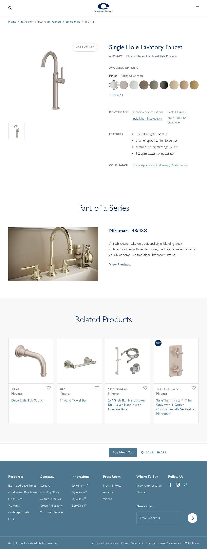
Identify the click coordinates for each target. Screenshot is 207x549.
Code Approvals (143, 165)
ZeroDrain (79, 505)
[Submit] (192, 518)
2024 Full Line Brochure (176, 120)
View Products (120, 264)
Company (47, 476)
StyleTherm (80, 485)
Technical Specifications (147, 112)
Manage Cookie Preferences (163, 543)
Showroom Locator (148, 485)
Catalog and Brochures (22, 492)
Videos (107, 499)
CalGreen (162, 165)
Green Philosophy (51, 505)
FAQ (11, 519)
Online (140, 492)
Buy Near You (123, 452)
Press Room (112, 476)
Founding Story (49, 492)
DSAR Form (191, 543)
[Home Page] (103, 8)
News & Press (112, 485)
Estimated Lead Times (22, 485)
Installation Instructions (147, 118)
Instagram (177, 484)
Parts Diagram (177, 112)
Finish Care (15, 499)
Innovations (80, 476)
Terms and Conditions (104, 543)
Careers (45, 485)
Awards (108, 492)
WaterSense (179, 165)
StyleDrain (79, 492)
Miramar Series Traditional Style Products (151, 56)
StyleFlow (79, 499)
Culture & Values (50, 499)
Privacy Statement (132, 543)
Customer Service (51, 512)
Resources (15, 476)
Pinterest (185, 484)
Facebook (170, 484)
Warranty (14, 505)
